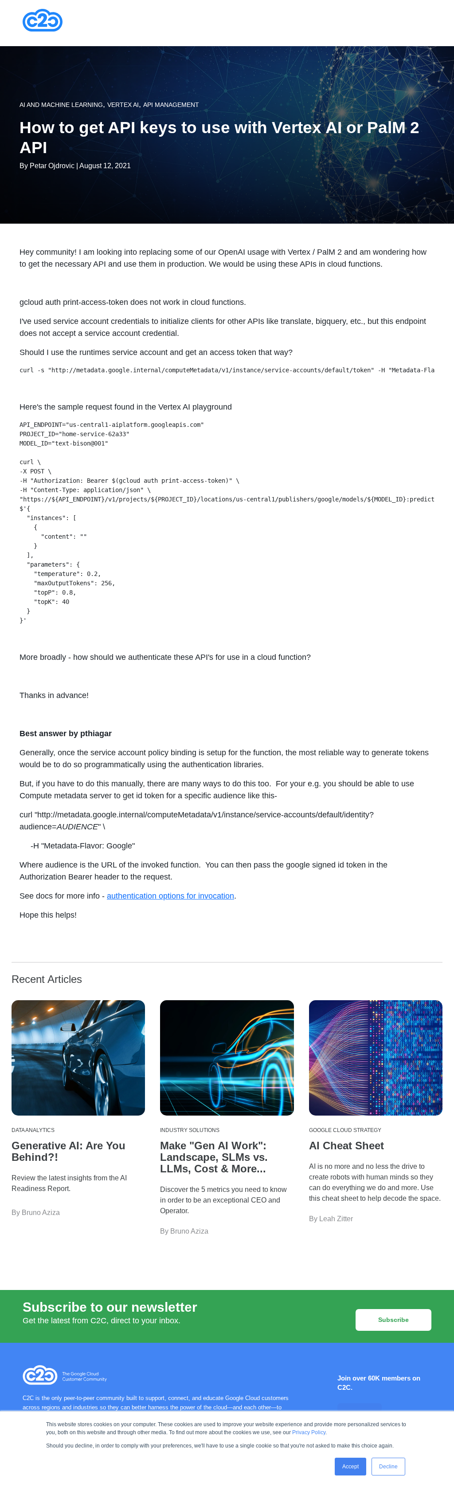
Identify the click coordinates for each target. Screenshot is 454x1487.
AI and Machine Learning (61, 104)
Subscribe (393, 1319)
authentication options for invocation (170, 895)
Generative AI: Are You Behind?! (68, 1151)
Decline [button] (388, 1466)
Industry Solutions (189, 1130)
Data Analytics (33, 1130)
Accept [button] (350, 1466)
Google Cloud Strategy (345, 1130)
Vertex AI (123, 104)
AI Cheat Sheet (346, 1146)
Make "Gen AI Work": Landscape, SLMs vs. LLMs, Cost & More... (214, 1157)
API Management (171, 104)
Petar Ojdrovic (52, 166)
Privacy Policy (308, 1432)
